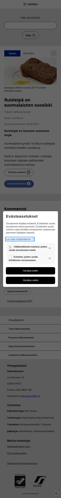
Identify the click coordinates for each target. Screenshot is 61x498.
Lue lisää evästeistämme (18, 239)
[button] (49, 249)
